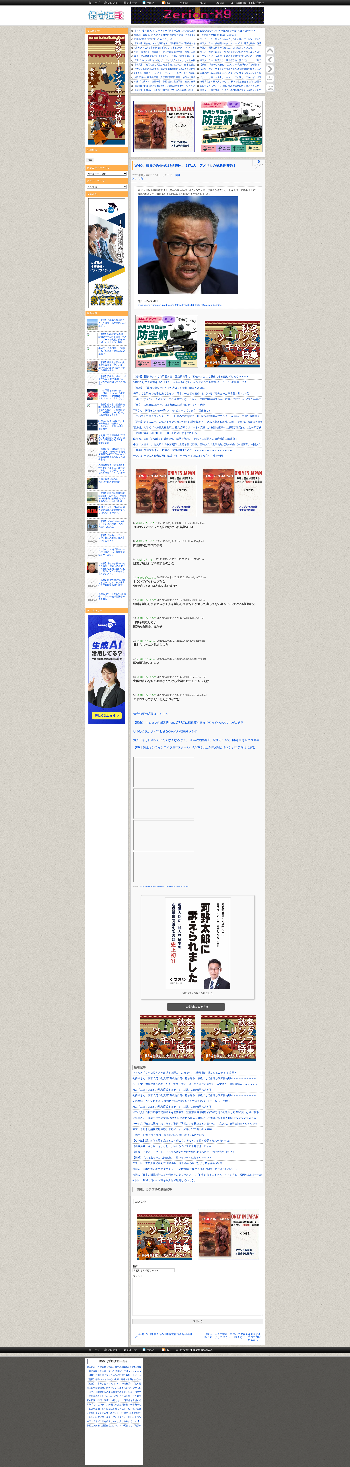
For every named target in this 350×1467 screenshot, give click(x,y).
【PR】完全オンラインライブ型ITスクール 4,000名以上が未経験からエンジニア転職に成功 (194, 747)
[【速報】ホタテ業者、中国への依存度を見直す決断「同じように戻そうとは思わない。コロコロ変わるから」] (270, 69)
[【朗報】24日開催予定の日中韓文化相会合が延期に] (270, 59)
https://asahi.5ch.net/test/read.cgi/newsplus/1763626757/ (164, 886)
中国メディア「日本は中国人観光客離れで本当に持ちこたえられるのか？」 (111, 510)
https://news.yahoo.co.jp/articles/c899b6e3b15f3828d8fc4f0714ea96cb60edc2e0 (180, 305)
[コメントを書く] (270, 78)
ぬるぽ (220, 2)
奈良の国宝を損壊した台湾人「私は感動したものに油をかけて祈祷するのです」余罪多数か (111, 439)
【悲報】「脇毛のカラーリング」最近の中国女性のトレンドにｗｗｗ (111, 538)
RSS (167, 2)
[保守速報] (106, 15)
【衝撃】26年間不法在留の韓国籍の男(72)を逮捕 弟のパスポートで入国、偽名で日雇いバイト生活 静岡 (112, 338)
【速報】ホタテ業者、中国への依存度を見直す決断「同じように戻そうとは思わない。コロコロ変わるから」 (233, 1337)
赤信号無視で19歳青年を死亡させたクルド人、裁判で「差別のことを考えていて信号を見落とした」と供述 (111, 469)
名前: (135, 1266)
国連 (177, 175)
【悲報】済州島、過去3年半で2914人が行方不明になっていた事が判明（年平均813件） (112, 380)
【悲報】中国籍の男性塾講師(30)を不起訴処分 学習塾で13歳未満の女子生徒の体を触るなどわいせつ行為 (112, 497)
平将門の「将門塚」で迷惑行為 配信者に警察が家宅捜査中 (111, 351)
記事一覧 (132, 2)
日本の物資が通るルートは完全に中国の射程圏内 (111, 480)
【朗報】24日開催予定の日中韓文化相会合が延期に (163, 1335)
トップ (96, 2)
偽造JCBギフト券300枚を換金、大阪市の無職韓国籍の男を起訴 (112, 596)
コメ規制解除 (238, 2)
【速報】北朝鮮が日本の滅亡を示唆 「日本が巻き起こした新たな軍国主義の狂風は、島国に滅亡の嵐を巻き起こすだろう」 (111, 568)
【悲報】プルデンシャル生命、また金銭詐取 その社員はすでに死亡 (111, 524)
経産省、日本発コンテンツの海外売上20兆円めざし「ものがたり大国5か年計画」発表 (111, 425)
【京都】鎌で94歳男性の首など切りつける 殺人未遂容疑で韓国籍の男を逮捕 (111, 582)
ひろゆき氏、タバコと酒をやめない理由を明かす (165, 731)
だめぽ (184, 2)
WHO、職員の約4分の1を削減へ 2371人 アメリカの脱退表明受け (185, 165)
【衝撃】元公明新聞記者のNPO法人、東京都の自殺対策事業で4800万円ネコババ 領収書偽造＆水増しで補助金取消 (113, 454)
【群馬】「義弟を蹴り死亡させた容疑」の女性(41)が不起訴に (112, 323)
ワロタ (202, 2)
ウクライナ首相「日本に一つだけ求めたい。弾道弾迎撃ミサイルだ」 (111, 552)
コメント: (138, 1276)
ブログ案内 (113, 2)
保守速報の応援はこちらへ (150, 713)
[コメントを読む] (270, 87)
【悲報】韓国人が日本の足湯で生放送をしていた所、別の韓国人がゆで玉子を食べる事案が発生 (111, 366)
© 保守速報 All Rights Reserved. (194, 1349)
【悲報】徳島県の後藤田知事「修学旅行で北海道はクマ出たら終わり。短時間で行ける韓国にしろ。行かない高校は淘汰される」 (111, 409)
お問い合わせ (256, 2)
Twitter (150, 2)
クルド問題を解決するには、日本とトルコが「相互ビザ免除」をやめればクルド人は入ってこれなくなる (111, 394)
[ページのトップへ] (270, 50)
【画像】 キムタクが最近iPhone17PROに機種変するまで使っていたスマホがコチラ (188, 722)
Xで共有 (137, 178)
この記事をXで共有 (196, 1006)
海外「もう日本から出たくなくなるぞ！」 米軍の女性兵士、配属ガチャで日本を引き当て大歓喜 (196, 740)
